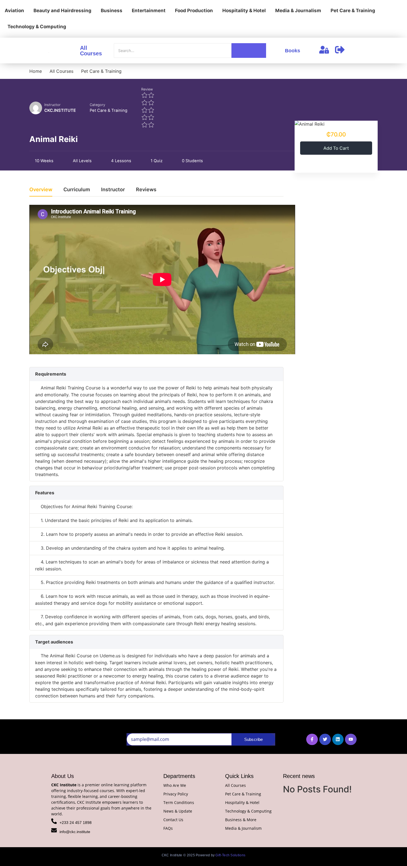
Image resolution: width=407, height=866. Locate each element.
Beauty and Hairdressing (62, 10)
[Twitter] (325, 739)
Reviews (146, 189)
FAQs (168, 828)
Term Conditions (178, 802)
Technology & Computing (36, 26)
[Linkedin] (338, 739)
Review (147, 89)
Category (97, 105)
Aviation (14, 10)
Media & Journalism (298, 10)
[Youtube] (351, 739)
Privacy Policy (175, 794)
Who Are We (174, 785)
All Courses (91, 50)
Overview (40, 189)
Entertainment (149, 10)
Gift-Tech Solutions (230, 855)
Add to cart (336, 148)
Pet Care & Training (353, 10)
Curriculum (76, 189)
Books (292, 50)
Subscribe (253, 739)
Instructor (52, 105)
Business (111, 10)
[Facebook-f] (312, 739)
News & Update (177, 811)
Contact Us (173, 819)
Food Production (194, 10)
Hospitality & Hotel (244, 10)
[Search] (248, 50)
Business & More (240, 819)
